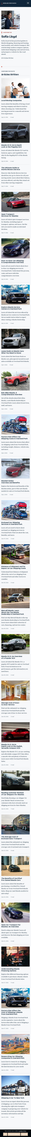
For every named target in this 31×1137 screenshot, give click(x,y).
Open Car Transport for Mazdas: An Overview (11, 926)
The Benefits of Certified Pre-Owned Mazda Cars (11, 879)
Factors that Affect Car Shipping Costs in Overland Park (14, 438)
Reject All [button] (24, 1134)
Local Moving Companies (11, 100)
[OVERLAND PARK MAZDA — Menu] (28, 3)
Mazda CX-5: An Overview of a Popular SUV (11, 657)
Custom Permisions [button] (14, 1134)
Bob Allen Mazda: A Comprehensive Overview (11, 394)
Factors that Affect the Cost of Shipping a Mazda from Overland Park (11, 1012)
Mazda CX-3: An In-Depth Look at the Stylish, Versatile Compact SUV (11, 746)
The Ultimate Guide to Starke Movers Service (10, 169)
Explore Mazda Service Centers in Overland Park (11, 308)
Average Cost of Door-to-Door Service (10, 704)
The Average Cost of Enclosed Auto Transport (11, 838)
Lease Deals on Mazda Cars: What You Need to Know (12, 352)
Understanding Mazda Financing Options (10, 970)
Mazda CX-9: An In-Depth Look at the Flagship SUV (11, 146)
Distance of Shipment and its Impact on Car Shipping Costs (13, 567)
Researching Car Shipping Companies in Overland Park (12, 1057)
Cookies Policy (22, 1131)
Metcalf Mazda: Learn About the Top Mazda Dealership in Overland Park (12, 612)
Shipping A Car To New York (12, 1098)
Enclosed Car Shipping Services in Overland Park (11, 523)
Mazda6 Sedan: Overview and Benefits (10, 482)
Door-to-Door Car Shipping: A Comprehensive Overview (12, 261)
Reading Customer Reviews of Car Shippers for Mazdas (12, 794)
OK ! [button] (5, 1134)
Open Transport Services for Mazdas (9, 215)
